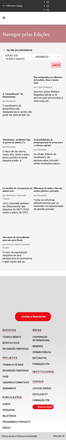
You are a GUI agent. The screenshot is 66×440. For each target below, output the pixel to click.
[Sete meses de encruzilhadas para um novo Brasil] (17, 226)
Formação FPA (41, 400)
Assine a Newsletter (34, 316)
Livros (6, 404)
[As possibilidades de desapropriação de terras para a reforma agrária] (48, 128)
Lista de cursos (42, 388)
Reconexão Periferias (16, 349)
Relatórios (9, 416)
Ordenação (42, 57)
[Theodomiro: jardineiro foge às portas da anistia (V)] (17, 128)
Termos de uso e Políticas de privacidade (19, 436)
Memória (38, 346)
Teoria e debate (12, 337)
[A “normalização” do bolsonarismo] (17, 83)
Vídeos (6, 428)
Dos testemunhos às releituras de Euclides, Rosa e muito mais (48, 80)
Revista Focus (11, 343)
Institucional (43, 371)
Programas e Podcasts (16, 422)
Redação (11, 101)
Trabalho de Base (13, 364)
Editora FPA (39, 358)
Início (20, 6)
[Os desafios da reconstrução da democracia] (17, 177)
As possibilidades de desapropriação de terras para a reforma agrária (48, 143)
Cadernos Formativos (16, 382)
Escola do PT (40, 394)
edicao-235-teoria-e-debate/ (15, 57)
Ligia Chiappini (44, 87)
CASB (5, 376)
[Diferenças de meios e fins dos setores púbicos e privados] (48, 177)
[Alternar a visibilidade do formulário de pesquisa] (61, 18)
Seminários (9, 388)
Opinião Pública (42, 352)
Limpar (56, 65)
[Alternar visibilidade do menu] (4, 18)
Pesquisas (9, 410)
